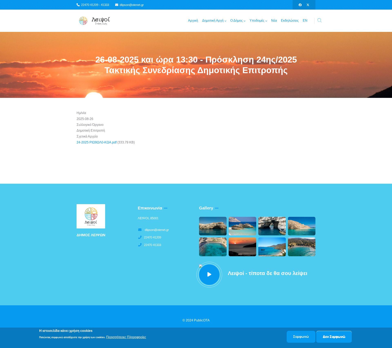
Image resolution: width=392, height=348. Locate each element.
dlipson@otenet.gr (156, 230)
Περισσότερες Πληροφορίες (126, 337)
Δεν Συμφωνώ (334, 336)
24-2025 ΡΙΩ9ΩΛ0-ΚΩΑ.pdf (97, 142)
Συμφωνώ (301, 336)
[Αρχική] (97, 20)
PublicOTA (202, 320)
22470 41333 (152, 245)
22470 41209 (152, 237)
